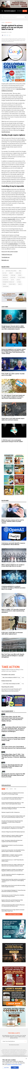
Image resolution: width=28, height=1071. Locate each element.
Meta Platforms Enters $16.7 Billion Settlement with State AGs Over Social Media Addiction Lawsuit (13, 865)
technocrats (11, 41)
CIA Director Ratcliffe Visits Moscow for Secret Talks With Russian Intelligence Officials (13, 808)
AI (4, 38)
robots (8, 41)
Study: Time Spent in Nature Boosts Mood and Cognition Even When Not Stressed (12, 841)
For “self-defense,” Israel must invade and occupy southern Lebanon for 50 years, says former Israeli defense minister (13, 397)
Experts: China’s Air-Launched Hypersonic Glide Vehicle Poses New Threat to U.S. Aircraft (12, 900)
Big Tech (16, 38)
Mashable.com (5, 260)
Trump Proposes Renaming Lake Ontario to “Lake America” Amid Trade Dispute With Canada (13, 803)
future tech (3, 40)
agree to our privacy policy (14, 1064)
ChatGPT (19, 38)
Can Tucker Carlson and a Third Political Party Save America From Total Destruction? (14, 747)
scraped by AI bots (13, 243)
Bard (13, 38)
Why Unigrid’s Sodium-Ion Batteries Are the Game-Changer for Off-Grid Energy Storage (13, 793)
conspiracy (3, 39)
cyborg (10, 39)
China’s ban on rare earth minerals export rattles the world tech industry (13, 419)
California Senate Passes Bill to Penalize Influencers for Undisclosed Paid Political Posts (13, 905)
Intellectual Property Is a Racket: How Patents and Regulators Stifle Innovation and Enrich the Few (13, 870)
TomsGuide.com (6, 257)
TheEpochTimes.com (7, 254)
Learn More (6, 1067)
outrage (20, 40)
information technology (15, 40)
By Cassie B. (4, 32)
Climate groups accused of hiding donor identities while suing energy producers (13, 896)
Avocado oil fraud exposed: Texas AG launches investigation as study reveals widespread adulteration (12, 822)
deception (18, 39)
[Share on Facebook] (5, 35)
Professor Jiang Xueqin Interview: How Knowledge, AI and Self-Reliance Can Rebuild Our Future (12, 766)
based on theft (11, 219)
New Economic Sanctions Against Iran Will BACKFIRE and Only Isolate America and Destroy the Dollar (13, 775)
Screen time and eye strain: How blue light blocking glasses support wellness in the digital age (13, 850)
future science (22, 39)
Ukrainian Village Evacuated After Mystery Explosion (13, 831)
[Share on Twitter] (7, 35)
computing (23, 38)
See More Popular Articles (14, 914)
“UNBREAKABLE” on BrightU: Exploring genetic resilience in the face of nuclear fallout (12, 855)
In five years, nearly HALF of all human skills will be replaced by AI (12, 633)
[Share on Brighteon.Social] (3, 35)
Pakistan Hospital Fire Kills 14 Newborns (11, 812)
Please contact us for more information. (10, 691)
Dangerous (14, 39)
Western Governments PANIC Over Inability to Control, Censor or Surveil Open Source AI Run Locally (13, 739)
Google (9, 40)
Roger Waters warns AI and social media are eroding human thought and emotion (13, 886)
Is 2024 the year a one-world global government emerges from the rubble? (12, 440)
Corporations (8, 22)
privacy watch (4, 41)
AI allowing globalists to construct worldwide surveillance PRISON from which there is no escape (13, 588)
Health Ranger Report (7, 711)
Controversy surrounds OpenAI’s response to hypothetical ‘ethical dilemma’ (13, 543)
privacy (23, 40)
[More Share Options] (10, 35)
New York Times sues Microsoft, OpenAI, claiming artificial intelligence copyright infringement (13, 656)
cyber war (7, 39)
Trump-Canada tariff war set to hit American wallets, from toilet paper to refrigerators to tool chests (13, 827)
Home (3, 22)
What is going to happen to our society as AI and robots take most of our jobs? (13, 565)
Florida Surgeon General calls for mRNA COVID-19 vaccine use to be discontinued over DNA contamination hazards (13, 327)
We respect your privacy (14, 1044)
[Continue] (25, 1041)
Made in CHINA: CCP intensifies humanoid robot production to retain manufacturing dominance (13, 611)
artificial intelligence (8, 38)
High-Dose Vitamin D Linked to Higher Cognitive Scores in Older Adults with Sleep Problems (12, 836)
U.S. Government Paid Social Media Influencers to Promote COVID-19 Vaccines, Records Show (13, 798)
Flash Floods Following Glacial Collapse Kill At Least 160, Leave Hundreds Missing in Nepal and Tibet (13, 816)
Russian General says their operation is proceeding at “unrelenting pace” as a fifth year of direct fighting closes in (13, 880)
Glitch (7, 40)
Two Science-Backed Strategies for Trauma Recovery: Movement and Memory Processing (14, 891)
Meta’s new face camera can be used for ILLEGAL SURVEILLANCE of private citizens (13, 521)
